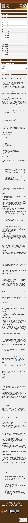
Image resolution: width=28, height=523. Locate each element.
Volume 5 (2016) (5, 48)
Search (3, 71)
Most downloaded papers (7, 60)
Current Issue (5, 14)
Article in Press (6, 11)
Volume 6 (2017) (5, 46)
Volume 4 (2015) (5, 50)
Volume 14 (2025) (5, 29)
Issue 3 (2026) (5, 22)
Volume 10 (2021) (5, 37)
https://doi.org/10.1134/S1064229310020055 (12, 356)
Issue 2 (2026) (5, 24)
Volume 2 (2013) (5, 54)
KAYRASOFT (14, 507)
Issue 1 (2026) (5, 26)
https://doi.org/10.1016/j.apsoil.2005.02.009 (12, 360)
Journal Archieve (5, 17)
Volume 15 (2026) (5, 20)
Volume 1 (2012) (5, 56)
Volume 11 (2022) (5, 35)
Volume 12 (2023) (5, 33)
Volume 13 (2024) (5, 31)
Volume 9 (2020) (5, 40)
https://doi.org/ (4, 382)
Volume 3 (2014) (5, 52)
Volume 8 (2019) (5, 42)
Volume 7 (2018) (5, 44)
